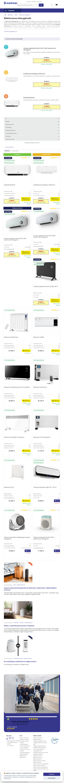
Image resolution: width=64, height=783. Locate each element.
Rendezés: (7, 150)
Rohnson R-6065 (38, 337)
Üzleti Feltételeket (24, 744)
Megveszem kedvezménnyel (25, 199)
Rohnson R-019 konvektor (41, 437)
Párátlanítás (16, 622)
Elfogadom (51, 774)
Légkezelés (10, 15)
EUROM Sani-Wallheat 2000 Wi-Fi (44, 185)
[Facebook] (10, 738)
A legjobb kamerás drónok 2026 (40, 752)
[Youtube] (13, 738)
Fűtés (15, 585)
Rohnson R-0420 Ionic (11, 337)
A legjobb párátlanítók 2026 (39, 741)
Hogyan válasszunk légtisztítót (40, 767)
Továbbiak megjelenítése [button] (31, 142)
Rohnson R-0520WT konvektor (14, 437)
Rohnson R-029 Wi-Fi (40, 387)
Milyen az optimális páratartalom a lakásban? (19, 626)
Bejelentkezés (23, 755)
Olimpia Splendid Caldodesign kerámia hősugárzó (17, 538)
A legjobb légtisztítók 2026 (39, 746)
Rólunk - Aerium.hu (24, 737)
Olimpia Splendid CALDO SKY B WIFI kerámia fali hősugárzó (44, 236)
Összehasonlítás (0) (9, 147)
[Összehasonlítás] (52, 5)
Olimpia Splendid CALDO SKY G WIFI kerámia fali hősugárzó (15, 239)
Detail (57, 500)
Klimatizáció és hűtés (18, 658)
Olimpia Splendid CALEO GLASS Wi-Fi (45, 286)
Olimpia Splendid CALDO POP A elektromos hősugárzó (43, 538)
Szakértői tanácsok (21, 585)
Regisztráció (23, 757)
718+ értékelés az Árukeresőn (19, 724)
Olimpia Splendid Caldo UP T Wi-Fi (44, 487)
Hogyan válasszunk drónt (39, 765)
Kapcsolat (39, 1)
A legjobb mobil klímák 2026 (39, 747)
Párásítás (22, 622)
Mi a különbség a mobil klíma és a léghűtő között (20, 661)
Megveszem (27, 350)
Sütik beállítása (51, 778)
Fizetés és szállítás (31, 1)
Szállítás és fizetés (24, 739)
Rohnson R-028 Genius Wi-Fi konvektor (17, 387)
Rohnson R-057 (9, 487)
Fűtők (16, 15)
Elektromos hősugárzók (24, 15)
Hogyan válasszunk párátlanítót (40, 764)
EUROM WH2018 (9, 185)
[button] (56, 4)
